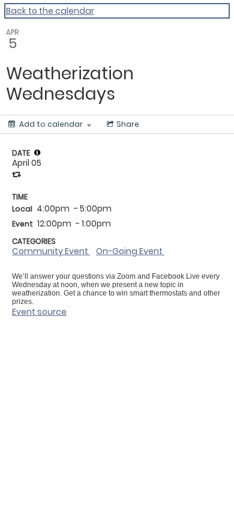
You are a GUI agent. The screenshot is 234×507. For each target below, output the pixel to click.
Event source (39, 312)
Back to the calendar (50, 11)
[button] (37, 152)
